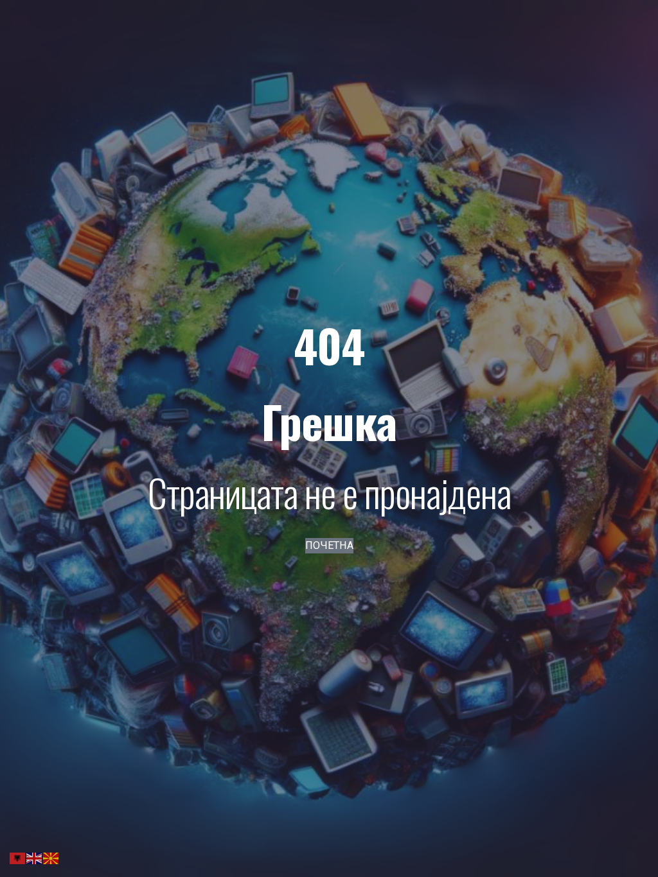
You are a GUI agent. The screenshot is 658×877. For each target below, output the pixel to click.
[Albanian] (18, 857)
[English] (34, 857)
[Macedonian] (51, 857)
